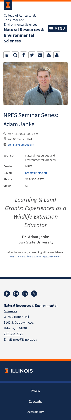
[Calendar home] (6, 54)
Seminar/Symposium (21, 144)
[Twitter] (31, 54)
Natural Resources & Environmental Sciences (24, 35)
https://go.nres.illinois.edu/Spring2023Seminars (35, 256)
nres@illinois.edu (36, 173)
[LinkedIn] (25, 293)
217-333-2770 (13, 334)
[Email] (40, 54)
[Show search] (15, 54)
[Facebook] (23, 54)
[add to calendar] (48, 54)
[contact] (56, 54)
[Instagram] (16, 293)
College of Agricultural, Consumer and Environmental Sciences (20, 20)
